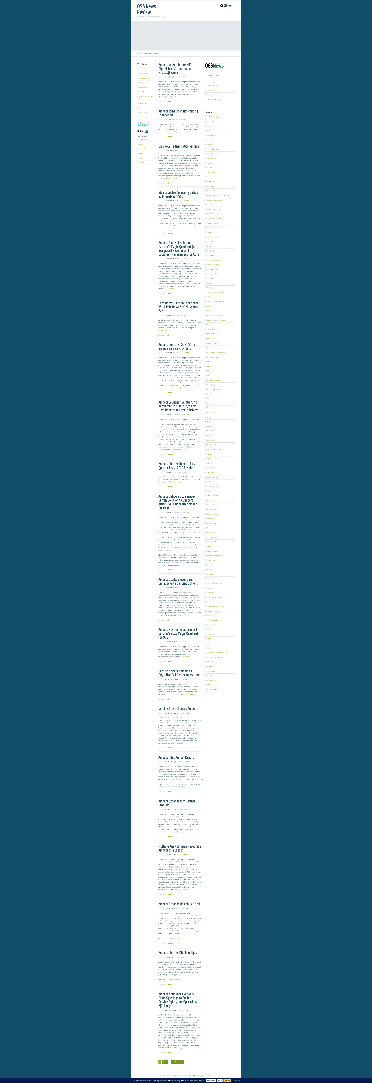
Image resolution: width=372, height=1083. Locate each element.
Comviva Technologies (214, 260)
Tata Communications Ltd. (215, 583)
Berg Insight (211, 186)
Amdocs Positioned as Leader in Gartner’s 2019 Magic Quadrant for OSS (178, 633)
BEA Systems (211, 181)
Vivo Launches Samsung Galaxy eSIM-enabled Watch (178, 194)
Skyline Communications (215, 555)
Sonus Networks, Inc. (214, 560)
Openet (209, 454)
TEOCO (209, 629)
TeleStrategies (212, 620)
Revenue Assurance (213, 523)
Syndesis (210, 574)
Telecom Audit (212, 90)
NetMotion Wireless (213, 445)
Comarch (210, 241)
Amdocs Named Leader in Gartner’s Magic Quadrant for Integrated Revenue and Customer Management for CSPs (178, 248)
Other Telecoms (212, 496)
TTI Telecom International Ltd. (217, 653)
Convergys (210, 278)
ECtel (209, 311)
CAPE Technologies (213, 214)
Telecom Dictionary (213, 99)
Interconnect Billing (213, 389)
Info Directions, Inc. (213, 380)
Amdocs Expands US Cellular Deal (179, 904)
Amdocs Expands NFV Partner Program (176, 803)
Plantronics (211, 500)
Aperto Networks (213, 149)
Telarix (209, 588)
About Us (142, 69)
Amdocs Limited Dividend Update (179, 952)
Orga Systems (211, 472)
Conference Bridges (213, 265)
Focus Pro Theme (177, 1075)
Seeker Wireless (212, 532)
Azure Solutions (212, 177)
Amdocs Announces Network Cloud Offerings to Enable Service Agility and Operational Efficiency (178, 1000)
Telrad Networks (212, 625)
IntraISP (210, 394)
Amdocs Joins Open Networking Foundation (178, 113)
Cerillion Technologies (214, 228)
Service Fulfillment (213, 542)
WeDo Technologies (213, 685)
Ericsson (210, 325)
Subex (209, 565)
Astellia (209, 163)
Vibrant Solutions (212, 662)
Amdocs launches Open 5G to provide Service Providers (176, 346)
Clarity (209, 232)
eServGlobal (211, 329)
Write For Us (143, 112)
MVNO (209, 435)
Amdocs (170, 102)
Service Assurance (213, 537)
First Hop (210, 348)
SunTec (209, 569)
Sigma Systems (212, 551)
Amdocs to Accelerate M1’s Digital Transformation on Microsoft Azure (175, 68)
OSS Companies (212, 85)
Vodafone (210, 666)
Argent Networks (213, 154)
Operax (209, 463)
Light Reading (174, 938)
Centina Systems (212, 223)
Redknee (210, 519)
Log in (210, 1075)
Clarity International (213, 237)
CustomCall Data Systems (215, 292)
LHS (208, 408)
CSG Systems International (216, 288)
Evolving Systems (212, 343)
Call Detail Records (213, 209)
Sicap (209, 546)
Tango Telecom (212, 579)
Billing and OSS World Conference (218, 195)
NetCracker (211, 440)
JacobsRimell (211, 403)
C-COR (209, 204)
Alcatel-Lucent (212, 135)
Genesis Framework (192, 1075)
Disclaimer (142, 92)
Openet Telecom (212, 459)
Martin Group (211, 412)
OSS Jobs (210, 482)
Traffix (209, 643)
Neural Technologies (214, 449)
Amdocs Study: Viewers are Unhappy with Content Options (178, 581)
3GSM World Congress (214, 117)
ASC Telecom (211, 158)
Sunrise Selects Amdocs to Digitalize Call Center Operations (179, 673)
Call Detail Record (145, 78)
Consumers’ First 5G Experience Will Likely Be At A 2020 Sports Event (178, 307)
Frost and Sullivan (213, 357)
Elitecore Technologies (214, 315)
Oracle (209, 468)
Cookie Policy (143, 87)
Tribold (209, 648)
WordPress (203, 1075)
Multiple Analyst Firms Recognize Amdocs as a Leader (179, 848)
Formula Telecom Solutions (216, 352)
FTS (208, 362)
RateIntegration (212, 514)
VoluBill (209, 676)
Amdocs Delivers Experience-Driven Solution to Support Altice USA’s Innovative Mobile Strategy (177, 502)
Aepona (209, 131)
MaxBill (209, 417)
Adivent (209, 126)
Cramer (209, 283)
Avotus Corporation (145, 149)
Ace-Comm (210, 121)
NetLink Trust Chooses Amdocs (177, 708)
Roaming (210, 528)
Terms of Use (143, 108)
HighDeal (210, 371)
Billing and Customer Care (215, 191)
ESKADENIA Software (214, 334)
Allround (210, 140)
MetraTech (210, 431)
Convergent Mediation (214, 274)
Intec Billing (211, 385)
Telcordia (210, 592)
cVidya (209, 297)
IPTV (208, 398)
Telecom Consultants (214, 95)
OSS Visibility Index (213, 486)
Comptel (210, 246)
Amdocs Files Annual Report (176, 757)
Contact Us (143, 83)
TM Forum (210, 639)
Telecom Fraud (212, 602)
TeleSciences (211, 616)
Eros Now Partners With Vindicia (179, 146)
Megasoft (210, 422)
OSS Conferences (212, 477)
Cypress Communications (215, 301)
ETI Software (211, 338)
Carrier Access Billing (214, 218)
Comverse (210, 255)
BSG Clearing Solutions (214, 200)
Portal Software (212, 505)
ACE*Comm (143, 139)
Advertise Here (144, 73)
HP (208, 375)
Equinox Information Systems (216, 320)
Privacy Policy (143, 103)
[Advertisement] (186, 36)
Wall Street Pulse (175, 980)
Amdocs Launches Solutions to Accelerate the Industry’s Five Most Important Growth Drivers (178, 406)
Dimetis (209, 306)
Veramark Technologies (215, 657)
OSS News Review (146, 9)
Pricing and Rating (213, 509)
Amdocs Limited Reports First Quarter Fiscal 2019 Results (177, 466)
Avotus (209, 168)
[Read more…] (176, 97)
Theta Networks (212, 634)
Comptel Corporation (214, 251)
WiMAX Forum (212, 689)
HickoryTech (211, 366)
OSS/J (209, 491)
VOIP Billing (211, 671)
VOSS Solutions (212, 680)
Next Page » (179, 1062)
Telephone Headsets (214, 611)
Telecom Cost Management (216, 597)
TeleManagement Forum (215, 606)
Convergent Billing (213, 269)
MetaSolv (210, 426)
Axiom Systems (212, 172)
